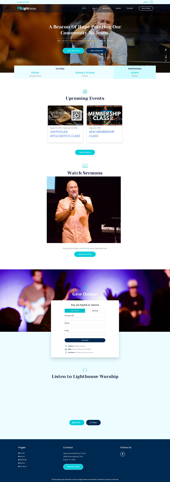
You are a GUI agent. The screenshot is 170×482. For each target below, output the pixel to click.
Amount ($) (69, 315)
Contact (129, 8)
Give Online (145, 8)
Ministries (106, 8)
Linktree (146, 2)
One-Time (75, 311)
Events (118, 8)
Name (67, 323)
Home (84, 8)
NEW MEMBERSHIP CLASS (101, 134)
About (94, 8)
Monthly (95, 311)
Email (67, 330)
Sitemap (115, 479)
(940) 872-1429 (24, 2)
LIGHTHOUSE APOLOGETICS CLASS (65, 134)
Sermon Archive (85, 254)
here (85, 248)
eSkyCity (108, 479)
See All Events (85, 152)
